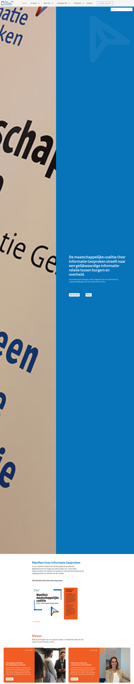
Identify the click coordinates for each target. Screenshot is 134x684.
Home (24, 3)
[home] (7, 3)
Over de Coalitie (74, 295)
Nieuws (89, 295)
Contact (89, 3)
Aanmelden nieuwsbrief (105, 3)
